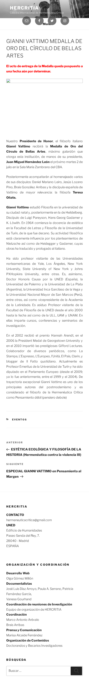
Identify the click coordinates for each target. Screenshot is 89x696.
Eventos (19, 419)
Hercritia (24, 8)
